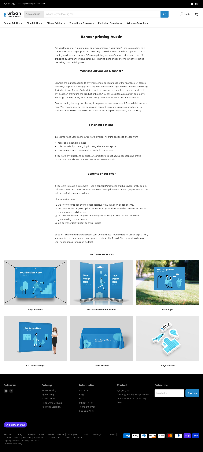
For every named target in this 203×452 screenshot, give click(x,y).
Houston (27, 437)
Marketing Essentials (109, 23)
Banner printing (62, 103)
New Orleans (54, 437)
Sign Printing (34, 23)
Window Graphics (137, 23)
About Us (83, 390)
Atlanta (60, 434)
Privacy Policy (86, 403)
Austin (41, 434)
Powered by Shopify (13, 444)
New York (8, 434)
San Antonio (39, 437)
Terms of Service (87, 407)
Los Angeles (72, 434)
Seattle (51, 434)
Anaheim (78, 437)
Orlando (85, 434)
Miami (112, 434)
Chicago (19, 434)
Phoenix (7, 437)
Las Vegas (31, 434)
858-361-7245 (9, 4)
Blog (81, 394)
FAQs (81, 398)
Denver (67, 437)
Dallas (17, 437)
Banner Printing (12, 23)
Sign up (192, 393)
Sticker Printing (55, 23)
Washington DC (99, 434)
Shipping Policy (86, 411)
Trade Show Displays (81, 23)
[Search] (164, 14)
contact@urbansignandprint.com (31, 4)
